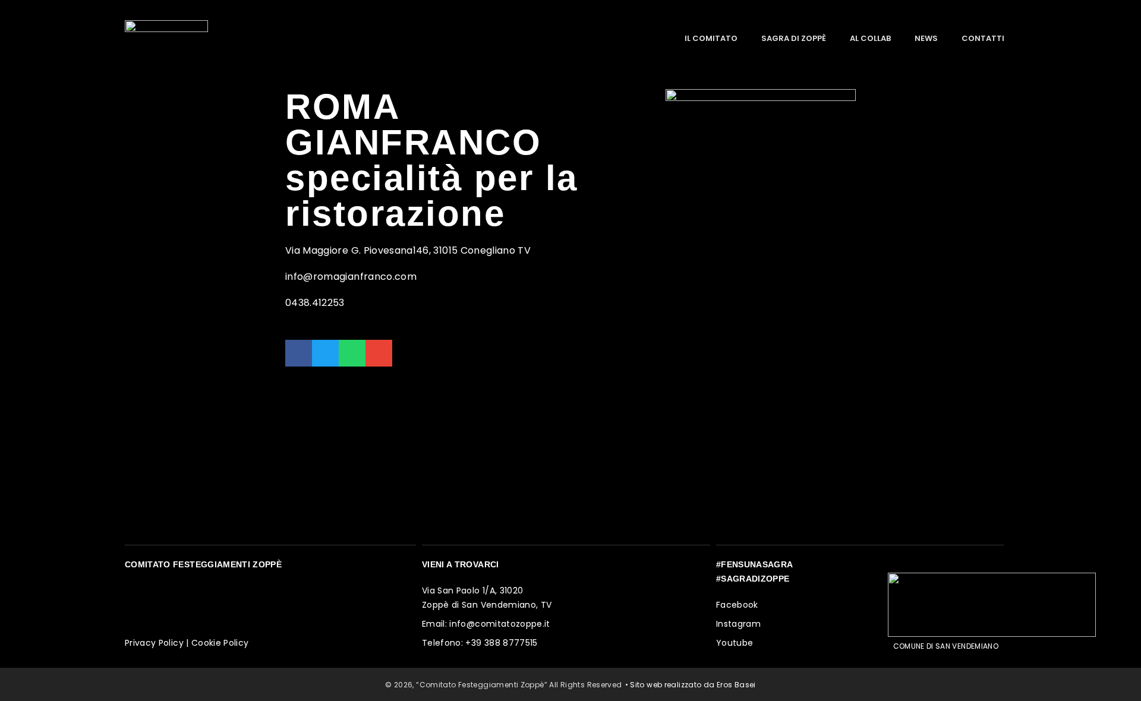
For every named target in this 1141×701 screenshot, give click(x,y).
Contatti (983, 38)
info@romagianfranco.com (351, 276)
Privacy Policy (154, 643)
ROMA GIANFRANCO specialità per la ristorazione (431, 160)
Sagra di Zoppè (793, 38)
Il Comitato (711, 38)
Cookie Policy (220, 643)
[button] (298, 353)
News (926, 38)
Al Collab (870, 38)
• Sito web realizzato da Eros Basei (690, 685)
